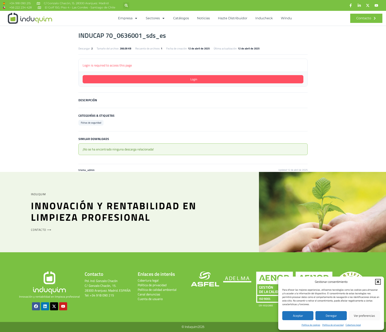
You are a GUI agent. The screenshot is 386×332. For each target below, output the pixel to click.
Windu (286, 18)
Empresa (125, 18)
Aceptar (298, 315)
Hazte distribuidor (232, 18)
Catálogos (181, 18)
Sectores (153, 18)
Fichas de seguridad (91, 123)
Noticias (203, 18)
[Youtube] (63, 306)
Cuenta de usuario (150, 299)
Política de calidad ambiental (157, 290)
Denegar (331, 315)
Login (193, 79)
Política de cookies (311, 325)
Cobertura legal (353, 325)
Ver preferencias (364, 315)
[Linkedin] (45, 306)
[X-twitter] (54, 306)
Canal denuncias (149, 294)
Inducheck (264, 18)
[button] (378, 282)
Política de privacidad (333, 325)
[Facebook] (36, 306)
